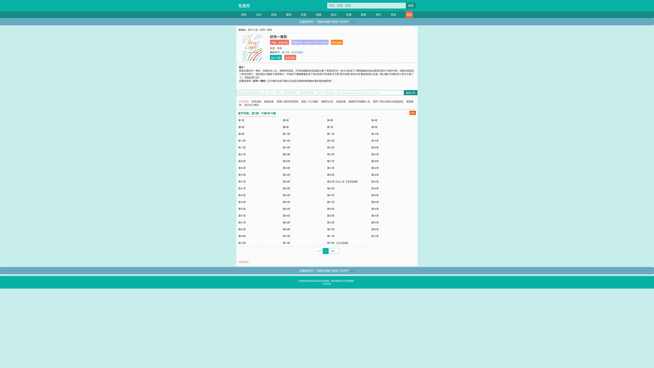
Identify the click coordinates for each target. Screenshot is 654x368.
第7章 (330, 127)
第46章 (286, 195)
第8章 (374, 127)
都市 (289, 15)
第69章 (242, 236)
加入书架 (276, 57)
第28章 (375, 161)
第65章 (242, 229)
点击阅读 (290, 57)
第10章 (286, 133)
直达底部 (337, 42)
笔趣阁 (244, 5)
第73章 (242, 242)
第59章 (330, 215)
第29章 (242, 168)
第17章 (242, 147)
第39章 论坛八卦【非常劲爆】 (343, 181)
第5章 (241, 127)
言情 (348, 15)
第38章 (286, 181)
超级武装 (269, 101)
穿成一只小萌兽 (309, 101)
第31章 (330, 168)
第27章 (330, 161)
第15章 (330, 140)
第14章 (286, 140)
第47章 (330, 195)
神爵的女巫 (327, 101)
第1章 (241, 120)
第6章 (286, 127)
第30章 (286, 168)
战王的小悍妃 (251, 104)
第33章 (242, 174)
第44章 (375, 188)
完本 (393, 15)
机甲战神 (256, 101)
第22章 (286, 154)
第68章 (375, 229)
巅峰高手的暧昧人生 (359, 101)
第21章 (242, 154)
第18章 (286, 147)
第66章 (286, 229)
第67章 (330, 229)
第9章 (241, 133)
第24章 (375, 154)
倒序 (412, 112)
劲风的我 (283, 42)
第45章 (242, 195)
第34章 (286, 174)
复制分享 (410, 92)
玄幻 (259, 15)
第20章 (375, 147)
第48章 (375, 195)
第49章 (242, 202)
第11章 (330, 133)
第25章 (242, 161)
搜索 (411, 5)
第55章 (330, 208)
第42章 (286, 188)
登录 (409, 15)
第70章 (286, 236)
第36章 (375, 174)
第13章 (242, 140)
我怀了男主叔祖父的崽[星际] (388, 101)
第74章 (286, 242)
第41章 (242, 188)
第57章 (242, 215)
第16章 (375, 140)
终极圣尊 (341, 101)
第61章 (242, 222)
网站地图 (327, 283)
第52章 (375, 202)
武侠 (274, 15)
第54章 (286, 208)
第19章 (330, 147)
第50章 (286, 202)
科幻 (333, 15)
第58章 (286, 215)
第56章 (375, 208)
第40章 (375, 181)
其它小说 (253, 29)
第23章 (330, 154)
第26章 (286, 161)
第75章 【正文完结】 (293, 52)
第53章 (242, 208)
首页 (244, 15)
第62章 (286, 222)
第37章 (242, 181)
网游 (318, 15)
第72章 (375, 236)
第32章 (375, 168)
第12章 (375, 133)
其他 (363, 15)
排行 (378, 15)
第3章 (330, 120)
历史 (303, 15)
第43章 (330, 188)
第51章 (330, 202)
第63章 (330, 222)
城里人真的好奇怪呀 (287, 101)
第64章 (375, 222)
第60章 (375, 215)
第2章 (286, 120)
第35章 (330, 174)
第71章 (330, 236)
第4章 (374, 120)
